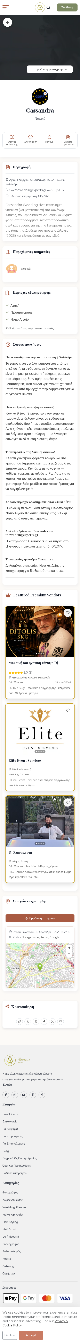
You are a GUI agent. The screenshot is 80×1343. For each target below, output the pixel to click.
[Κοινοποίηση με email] (60, 1021)
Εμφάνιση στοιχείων (42, 918)
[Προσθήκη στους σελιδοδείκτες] (68, 613)
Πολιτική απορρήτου (14, 1173)
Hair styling (10, 1222)
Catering (8, 1266)
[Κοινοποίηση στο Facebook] (44, 1021)
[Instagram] (14, 1095)
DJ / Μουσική (16, 682)
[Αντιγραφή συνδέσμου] (19, 1021)
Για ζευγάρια (10, 1128)
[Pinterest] (33, 1095)
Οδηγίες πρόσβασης (12, 143)
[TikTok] (42, 1095)
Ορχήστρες (8, 1273)
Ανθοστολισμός (11, 1251)
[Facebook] (5, 1095)
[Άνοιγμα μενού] (5, 7)
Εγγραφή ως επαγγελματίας (19, 1158)
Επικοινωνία (9, 1121)
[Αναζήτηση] (48, 7)
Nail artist (9, 1229)
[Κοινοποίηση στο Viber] (36, 1021)
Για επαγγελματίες (13, 1143)
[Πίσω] (7, 22)
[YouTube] (24, 1095)
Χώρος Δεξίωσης (12, 1199)
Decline (9, 1335)
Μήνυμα (49, 141)
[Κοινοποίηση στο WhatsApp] (27, 1021)
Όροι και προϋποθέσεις (16, 1165)
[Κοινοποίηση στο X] (52, 1021)
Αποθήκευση (30, 141)
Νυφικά (6, 1258)
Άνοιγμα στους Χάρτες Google (41, 937)
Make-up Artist (12, 1214)
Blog (5, 1151)
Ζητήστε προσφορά (68, 143)
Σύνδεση (67, 7)
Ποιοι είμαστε (10, 1114)
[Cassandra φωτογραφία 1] (40, 47)
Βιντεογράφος (10, 1244)
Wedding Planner (19, 774)
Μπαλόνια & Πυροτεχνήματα (42, 866)
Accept (31, 1335)
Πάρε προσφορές (12, 1136)
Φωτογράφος (10, 1192)
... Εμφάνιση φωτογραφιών (50, 69)
